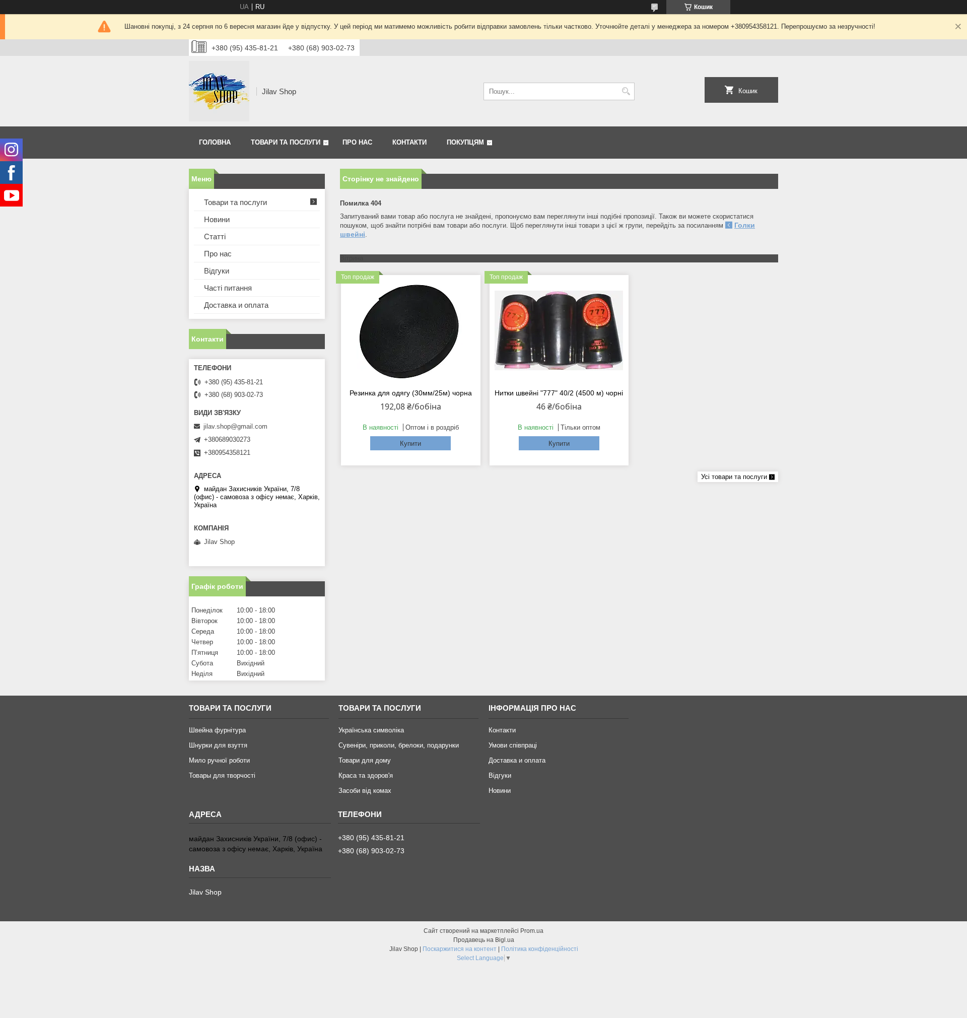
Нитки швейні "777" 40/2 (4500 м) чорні (559, 393)
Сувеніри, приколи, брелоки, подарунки (398, 745)
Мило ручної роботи (219, 760)
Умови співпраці (513, 745)
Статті (215, 236)
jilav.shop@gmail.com (235, 426)
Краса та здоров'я (365, 775)
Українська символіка (371, 730)
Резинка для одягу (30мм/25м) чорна (411, 393)
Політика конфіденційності (539, 949)
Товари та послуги (285, 142)
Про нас (357, 142)
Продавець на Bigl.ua (483, 939)
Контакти (409, 142)
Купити (410, 443)
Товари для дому (364, 760)
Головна (215, 142)
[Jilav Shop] (219, 91)
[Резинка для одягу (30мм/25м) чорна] (410, 330)
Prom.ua (531, 930)
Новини (217, 219)
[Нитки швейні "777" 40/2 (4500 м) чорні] (559, 330)
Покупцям (465, 142)
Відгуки (216, 270)
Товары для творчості (222, 775)
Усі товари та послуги (734, 477)
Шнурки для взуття (218, 745)
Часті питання (228, 288)
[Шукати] (626, 91)
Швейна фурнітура (217, 730)
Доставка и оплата (236, 305)
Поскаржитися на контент (460, 949)
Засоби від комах (364, 790)
